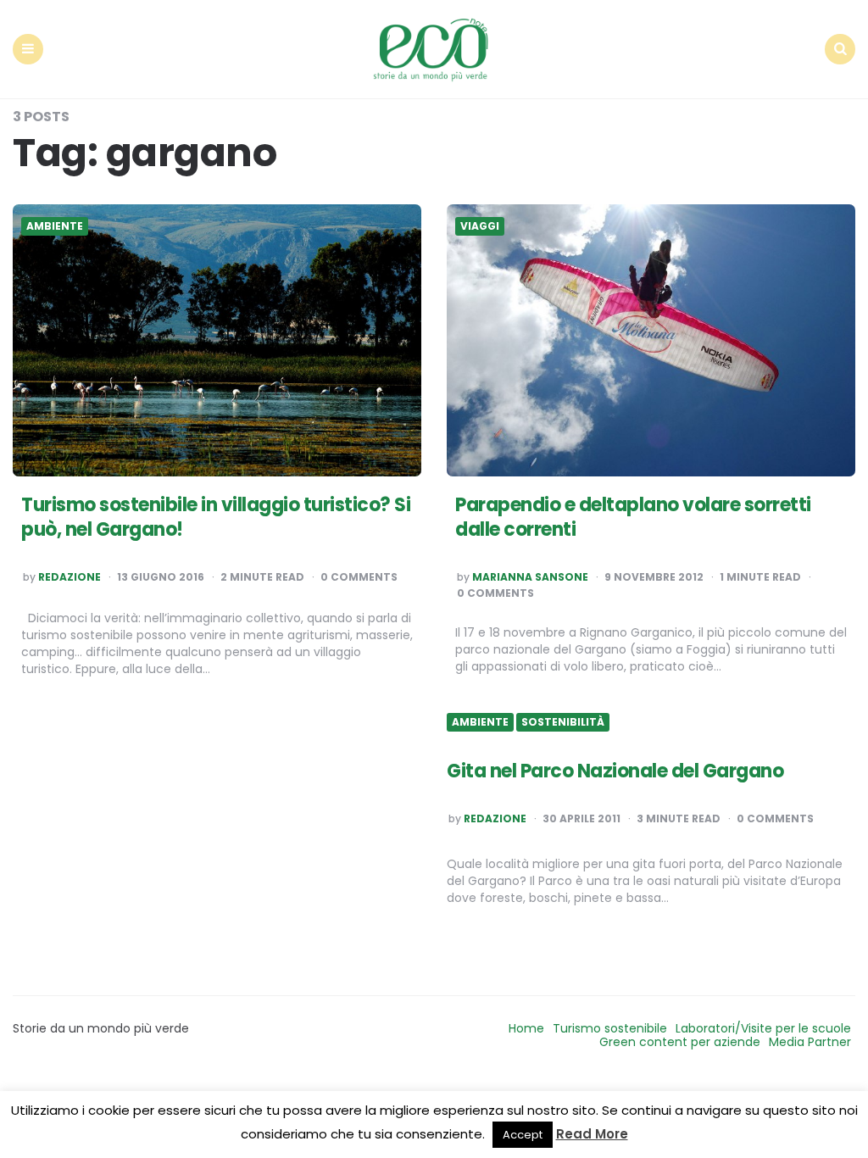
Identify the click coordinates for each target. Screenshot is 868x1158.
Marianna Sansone (530, 577)
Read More (592, 1134)
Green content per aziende (679, 1041)
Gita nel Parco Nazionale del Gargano (615, 771)
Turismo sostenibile (610, 1028)
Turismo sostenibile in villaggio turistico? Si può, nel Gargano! (215, 517)
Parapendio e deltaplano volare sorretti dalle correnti (633, 517)
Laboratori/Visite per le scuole (763, 1028)
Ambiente (54, 226)
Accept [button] (522, 1135)
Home (526, 1028)
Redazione (69, 577)
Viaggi (479, 226)
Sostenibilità (562, 722)
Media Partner (810, 1041)
